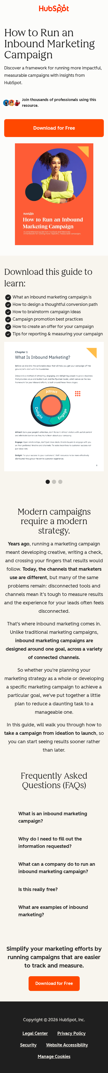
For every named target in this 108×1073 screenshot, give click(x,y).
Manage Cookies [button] (54, 1056)
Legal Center (35, 1033)
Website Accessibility (67, 1044)
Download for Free (54, 128)
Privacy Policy (71, 1033)
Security (28, 1044)
